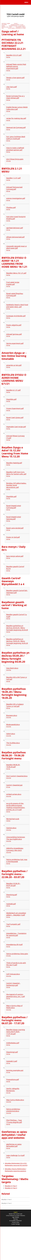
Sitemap (15, 1219)
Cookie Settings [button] (15, 1224)
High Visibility (15, 1217)
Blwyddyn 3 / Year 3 (11, 1186)
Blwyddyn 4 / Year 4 (11, 1188)
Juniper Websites (20, 1215)
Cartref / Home (6, 23)
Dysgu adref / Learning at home (17, 28)
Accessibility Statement (15, 1220)
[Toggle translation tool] (7, 2)
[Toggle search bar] (3, 2)
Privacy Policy (15, 1222)
